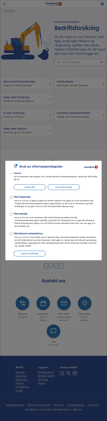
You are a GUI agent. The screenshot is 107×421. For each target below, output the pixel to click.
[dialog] (53, 210)
